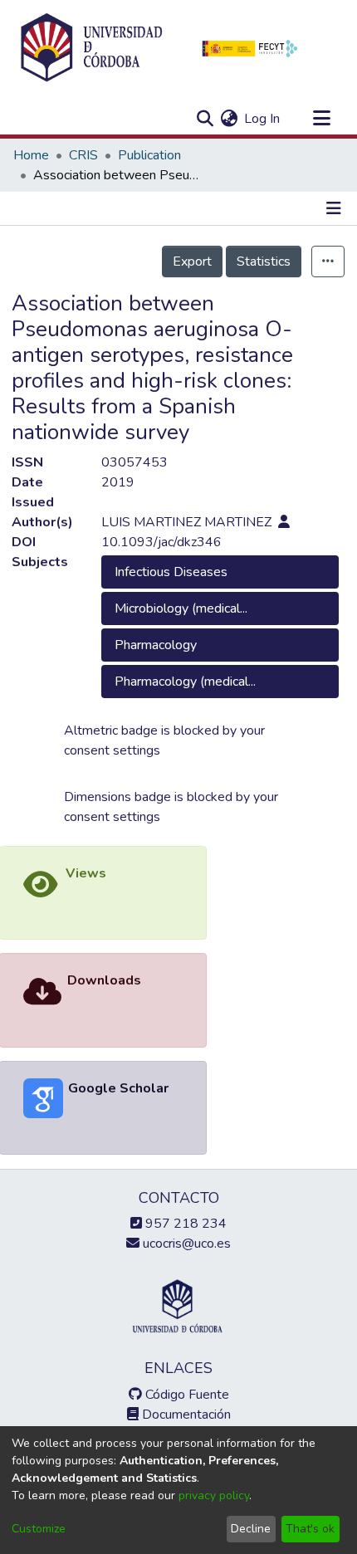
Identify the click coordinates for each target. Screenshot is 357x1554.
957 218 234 (184, 1223)
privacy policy (213, 1495)
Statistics (264, 261)
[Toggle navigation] (321, 118)
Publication (149, 155)
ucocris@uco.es (185, 1243)
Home (31, 155)
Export (192, 261)
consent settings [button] (112, 750)
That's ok (310, 1529)
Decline (251, 1529)
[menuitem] (228, 119)
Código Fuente (185, 1394)
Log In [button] (262, 119)
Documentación (185, 1414)
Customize (39, 1529)
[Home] (91, 48)
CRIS (83, 155)
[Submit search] (204, 119)
